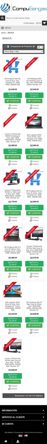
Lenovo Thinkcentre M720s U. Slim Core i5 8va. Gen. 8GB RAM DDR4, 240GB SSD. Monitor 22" (13, 194)
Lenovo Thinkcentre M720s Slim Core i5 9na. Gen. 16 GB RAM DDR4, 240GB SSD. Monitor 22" (13, 362)
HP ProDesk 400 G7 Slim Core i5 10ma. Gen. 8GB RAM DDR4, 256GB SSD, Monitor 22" (34, 306)
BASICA (11, 33)
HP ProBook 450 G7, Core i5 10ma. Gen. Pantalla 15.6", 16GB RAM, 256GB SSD (12, 250)
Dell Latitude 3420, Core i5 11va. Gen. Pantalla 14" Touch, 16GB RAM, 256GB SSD (12, 306)
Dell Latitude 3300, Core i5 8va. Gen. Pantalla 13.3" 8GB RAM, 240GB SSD (34, 138)
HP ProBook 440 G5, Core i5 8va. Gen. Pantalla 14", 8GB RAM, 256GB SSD (12, 81)
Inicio (3, 33)
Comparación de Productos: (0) (23, 46)
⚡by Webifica (9, 432)
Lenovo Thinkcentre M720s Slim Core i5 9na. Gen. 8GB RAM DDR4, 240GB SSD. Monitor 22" (34, 250)
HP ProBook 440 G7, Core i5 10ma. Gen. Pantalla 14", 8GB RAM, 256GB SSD (34, 194)
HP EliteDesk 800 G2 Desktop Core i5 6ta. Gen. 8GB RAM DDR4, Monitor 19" (34, 81)
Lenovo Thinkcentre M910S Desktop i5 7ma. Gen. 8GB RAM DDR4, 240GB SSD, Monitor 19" (13, 138)
